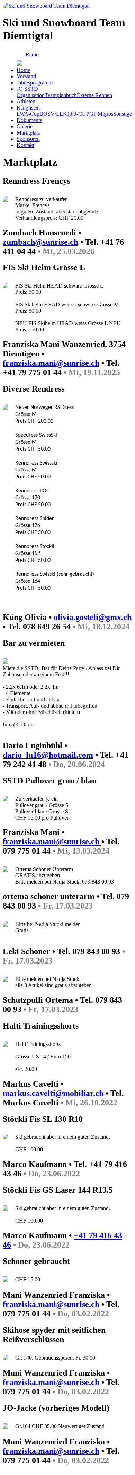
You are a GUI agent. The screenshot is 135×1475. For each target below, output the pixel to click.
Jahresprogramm (35, 83)
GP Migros (101, 114)
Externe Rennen (94, 95)
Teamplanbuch (61, 95)
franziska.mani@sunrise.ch (51, 363)
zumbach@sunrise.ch (40, 242)
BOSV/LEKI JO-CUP (64, 114)
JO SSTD (27, 89)
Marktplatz (28, 133)
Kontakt (25, 145)
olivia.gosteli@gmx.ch (93, 617)
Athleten (26, 101)
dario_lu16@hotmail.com (48, 754)
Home (23, 70)
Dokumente (29, 120)
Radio (32, 54)
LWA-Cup (28, 114)
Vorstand (26, 76)
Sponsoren (28, 139)
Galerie (25, 126)
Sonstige (122, 114)
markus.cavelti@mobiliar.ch (53, 1093)
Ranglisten (28, 108)
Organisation (31, 95)
